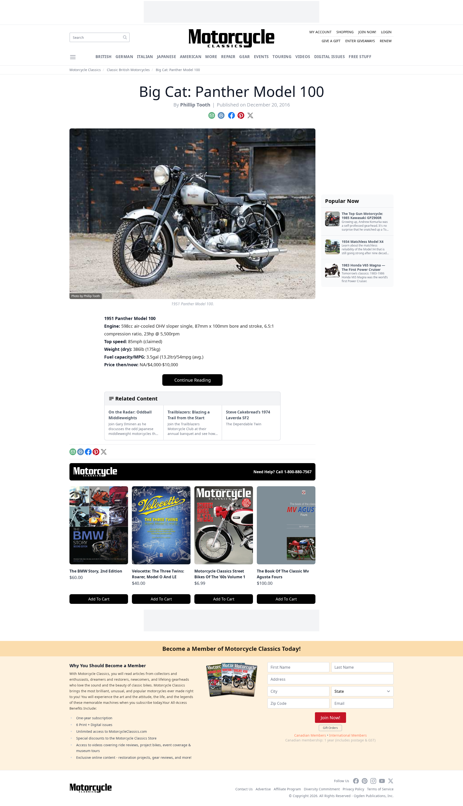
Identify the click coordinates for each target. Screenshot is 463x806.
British (103, 56)
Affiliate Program (287, 789)
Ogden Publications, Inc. (374, 795)
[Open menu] (72, 57)
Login (386, 32)
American (190, 56)
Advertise (263, 789)
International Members (348, 735)
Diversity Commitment (322, 789)
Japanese (166, 56)
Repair (228, 56)
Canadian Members (310, 735)
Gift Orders (330, 728)
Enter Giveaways (360, 41)
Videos (302, 56)
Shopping (345, 32)
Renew (386, 41)
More (211, 56)
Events (261, 56)
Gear (244, 56)
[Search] (125, 37)
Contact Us (244, 789)
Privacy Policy (353, 789)
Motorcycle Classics (85, 69)
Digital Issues (329, 56)
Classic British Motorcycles (128, 69)
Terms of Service (380, 789)
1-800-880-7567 (298, 471)
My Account (320, 32)
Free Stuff (360, 56)
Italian (145, 56)
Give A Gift (331, 41)
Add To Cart (98, 599)
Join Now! (367, 32)
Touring (282, 56)
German (124, 56)
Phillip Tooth (195, 104)
